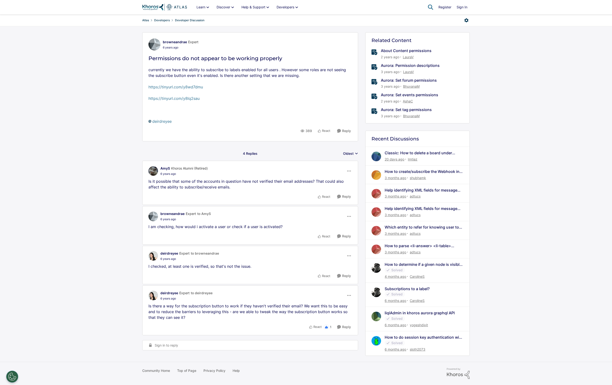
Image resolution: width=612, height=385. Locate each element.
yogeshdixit (419, 325)
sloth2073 (417, 349)
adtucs (415, 196)
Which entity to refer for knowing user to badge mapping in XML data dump (422, 227)
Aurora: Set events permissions (409, 94)
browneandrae (175, 42)
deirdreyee (162, 121)
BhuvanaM (411, 86)
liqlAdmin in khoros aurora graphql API (420, 312)
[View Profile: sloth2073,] (376, 341)
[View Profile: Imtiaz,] (376, 156)
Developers (162, 20)
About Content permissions (406, 50)
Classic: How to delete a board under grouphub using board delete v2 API (418, 152)
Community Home (156, 371)
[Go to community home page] (164, 7)
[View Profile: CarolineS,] (376, 268)
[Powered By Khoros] (458, 373)
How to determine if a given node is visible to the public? (423, 264)
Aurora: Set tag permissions (406, 109)
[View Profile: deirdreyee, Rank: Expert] (153, 256)
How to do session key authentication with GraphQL (424, 337)
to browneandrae (205, 253)
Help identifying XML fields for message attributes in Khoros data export (421, 190)
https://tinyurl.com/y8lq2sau (174, 98)
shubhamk (418, 178)
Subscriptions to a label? (407, 288)
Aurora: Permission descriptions (410, 65)
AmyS (165, 168)
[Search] (430, 7)
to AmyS (204, 214)
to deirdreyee (202, 293)
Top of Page (186, 371)
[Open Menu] (466, 20)
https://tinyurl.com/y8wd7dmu (175, 87)
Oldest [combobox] (350, 153)
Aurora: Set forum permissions (409, 80)
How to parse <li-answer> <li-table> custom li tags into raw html (418, 245)
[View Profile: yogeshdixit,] (376, 316)
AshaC (408, 101)
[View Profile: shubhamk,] (376, 175)
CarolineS (417, 276)
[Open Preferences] (12, 377)
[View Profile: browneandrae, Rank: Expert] (154, 44)
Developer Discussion (189, 20)
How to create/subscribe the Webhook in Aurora (422, 171)
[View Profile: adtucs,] (376, 193)
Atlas (145, 20)
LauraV (408, 57)
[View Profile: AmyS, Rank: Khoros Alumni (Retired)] (153, 171)
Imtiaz (412, 159)
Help (236, 371)
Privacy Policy (214, 371)
